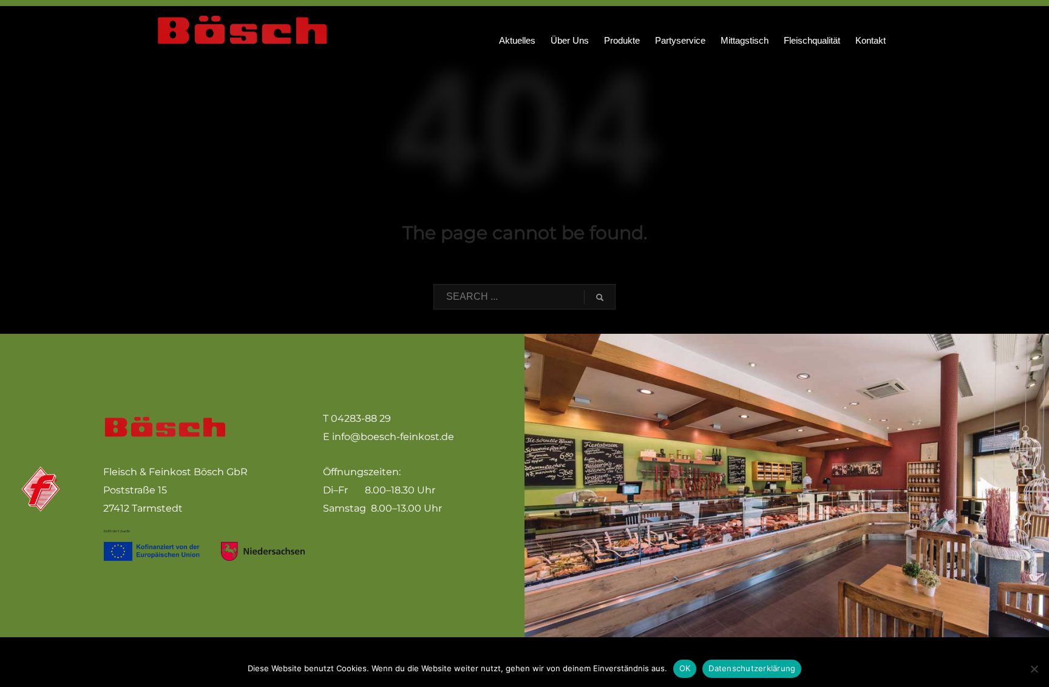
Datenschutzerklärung (751, 668)
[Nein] (1034, 669)
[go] (600, 297)
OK (685, 668)
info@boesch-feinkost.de (393, 436)
